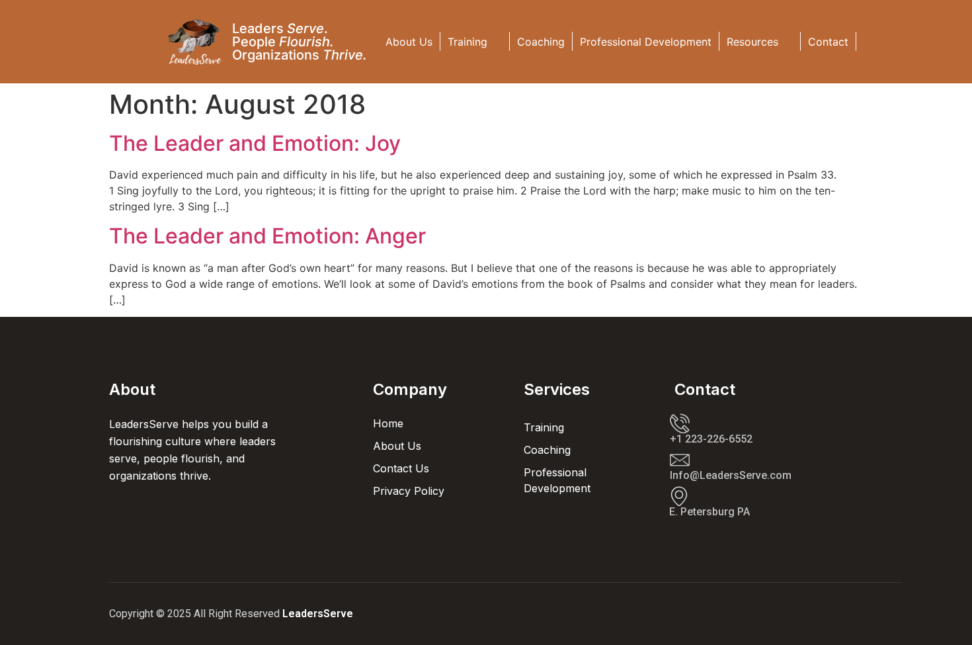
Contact (828, 41)
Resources (752, 41)
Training (467, 41)
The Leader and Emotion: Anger (267, 236)
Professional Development (645, 41)
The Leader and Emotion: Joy (255, 143)
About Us (408, 41)
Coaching (541, 41)
